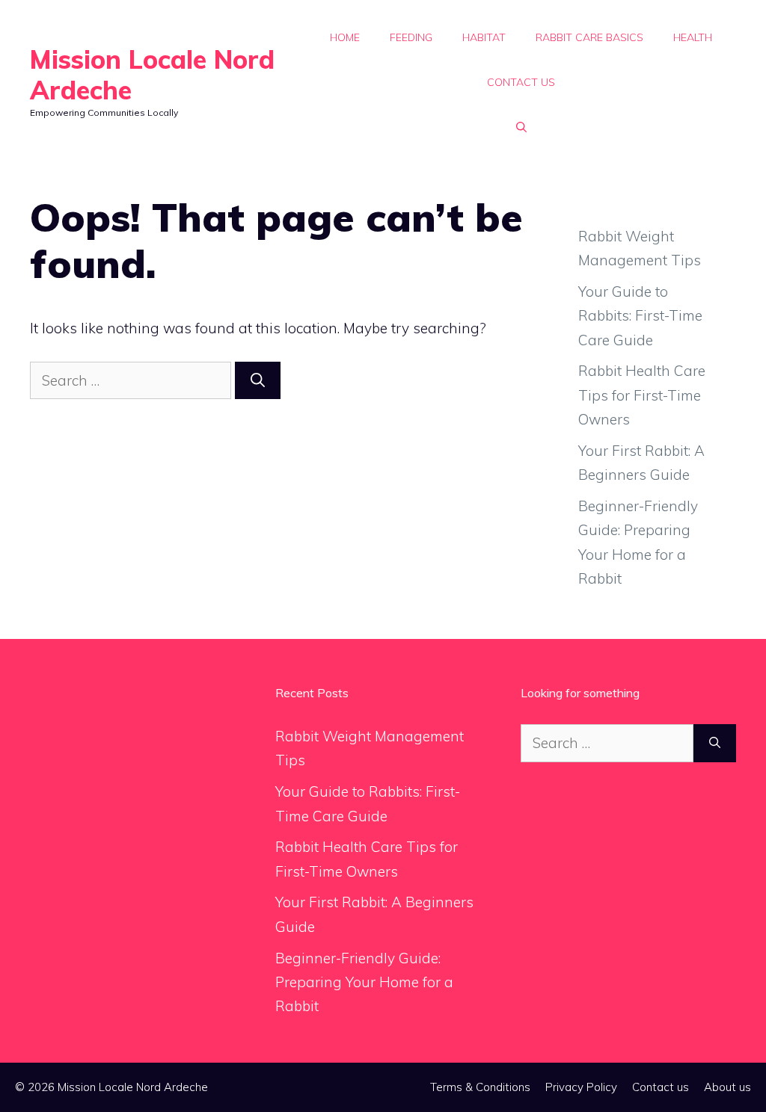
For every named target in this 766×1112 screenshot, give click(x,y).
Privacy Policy (581, 1087)
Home (345, 37)
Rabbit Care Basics (589, 37)
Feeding (411, 37)
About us (727, 1087)
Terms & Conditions (480, 1087)
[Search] (258, 381)
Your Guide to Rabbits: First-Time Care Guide (640, 315)
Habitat (484, 37)
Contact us (521, 82)
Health (692, 37)
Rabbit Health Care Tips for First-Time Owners (641, 395)
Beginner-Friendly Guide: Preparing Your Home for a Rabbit (364, 982)
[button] (521, 127)
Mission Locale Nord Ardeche (152, 74)
